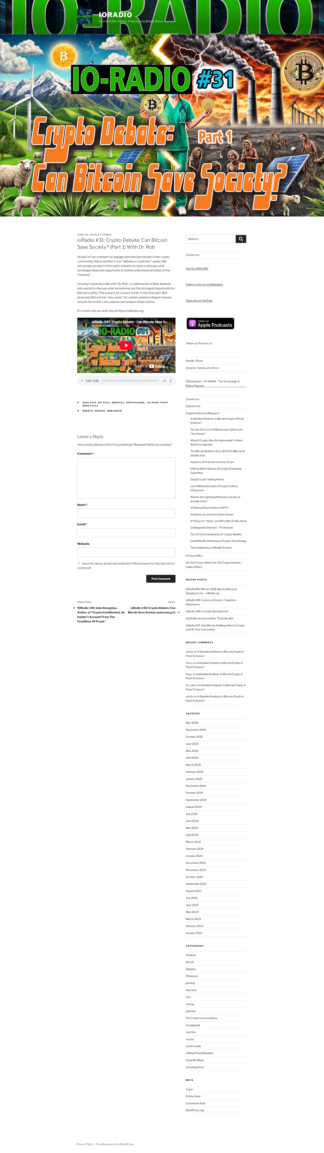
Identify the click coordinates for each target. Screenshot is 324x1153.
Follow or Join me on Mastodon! (204, 284)
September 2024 (196, 799)
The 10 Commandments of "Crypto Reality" (216, 534)
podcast (191, 1011)
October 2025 (194, 736)
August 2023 (194, 890)
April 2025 (192, 757)
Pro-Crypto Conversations (201, 1018)
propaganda (135, 402)
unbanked (114, 411)
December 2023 (196, 862)
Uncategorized (194, 1067)
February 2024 (194, 848)
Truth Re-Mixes (195, 1060)
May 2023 (192, 911)
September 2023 (196, 883)
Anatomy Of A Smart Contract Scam (212, 461)
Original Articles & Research (202, 413)
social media (193, 1046)
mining (190, 1004)
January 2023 (194, 932)
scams (190, 1039)
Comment (85, 453)
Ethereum (192, 976)
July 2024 (191, 813)
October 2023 (194, 876)
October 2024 (194, 792)
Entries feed (193, 1096)
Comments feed (195, 1103)
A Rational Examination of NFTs (209, 507)
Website (83, 544)
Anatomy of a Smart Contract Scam (211, 514)
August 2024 (194, 806)
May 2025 (192, 750)
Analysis (89, 402)
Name (82, 505)
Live (188, 997)
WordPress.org (195, 1110)
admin (107, 234)
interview (191, 990)
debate (87, 411)
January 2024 (194, 855)
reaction (191, 1032)
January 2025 (194, 778)
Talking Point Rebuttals (199, 1053)
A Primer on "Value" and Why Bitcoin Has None (218, 521)
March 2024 (193, 841)
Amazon (191, 367)
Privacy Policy (194, 555)
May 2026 (192, 722)
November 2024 (196, 785)
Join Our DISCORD (197, 268)
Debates (118, 402)
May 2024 (192, 827)
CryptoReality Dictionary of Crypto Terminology (218, 540)
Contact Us (192, 254)
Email (82, 524)
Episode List (193, 406)
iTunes (199, 360)
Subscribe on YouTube (199, 300)
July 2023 (191, 897)
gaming (190, 983)
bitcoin (104, 402)
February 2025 (194, 771)
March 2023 (193, 918)
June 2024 (192, 820)
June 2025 (192, 743)
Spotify (190, 360)
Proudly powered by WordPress (115, 1144)
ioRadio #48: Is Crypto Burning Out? (207, 611)
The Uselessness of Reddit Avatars (211, 547)
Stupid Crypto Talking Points (207, 479)
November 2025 (196, 729)
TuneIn (201, 367)
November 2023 (196, 869)
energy (100, 411)
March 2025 (193, 764)
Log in (189, 1089)
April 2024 (192, 834)
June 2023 (192, 905)
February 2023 (194, 926)
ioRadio (116, 15)
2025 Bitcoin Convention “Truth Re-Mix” (210, 618)
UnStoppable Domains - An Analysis (211, 527)
